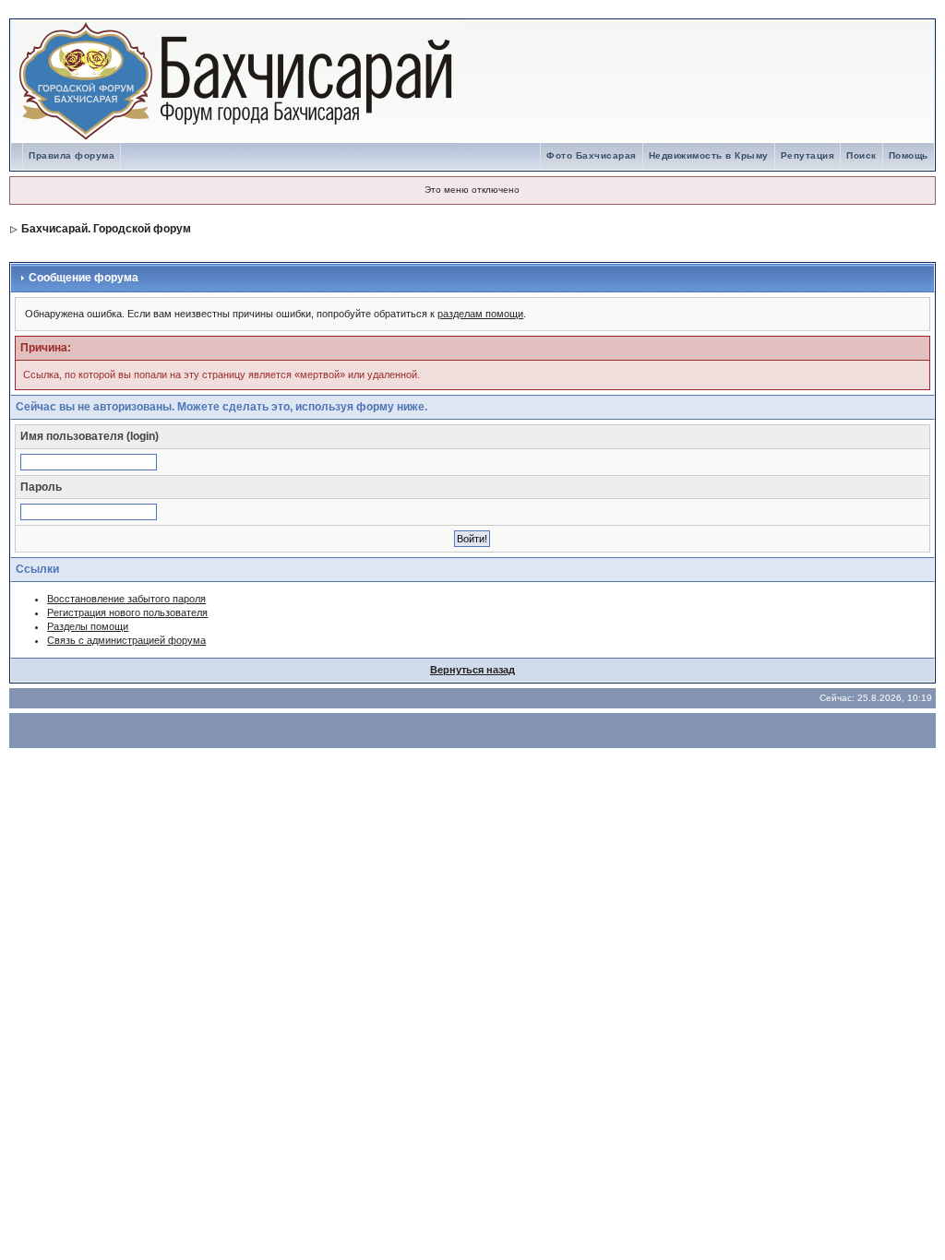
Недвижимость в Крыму (709, 155)
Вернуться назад (472, 669)
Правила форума (71, 155)
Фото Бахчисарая (591, 155)
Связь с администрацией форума (126, 640)
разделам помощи (480, 313)
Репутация (808, 155)
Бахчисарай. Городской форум (106, 228)
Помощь (908, 155)
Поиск (861, 155)
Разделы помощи (87, 626)
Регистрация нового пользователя (127, 612)
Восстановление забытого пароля (126, 598)
